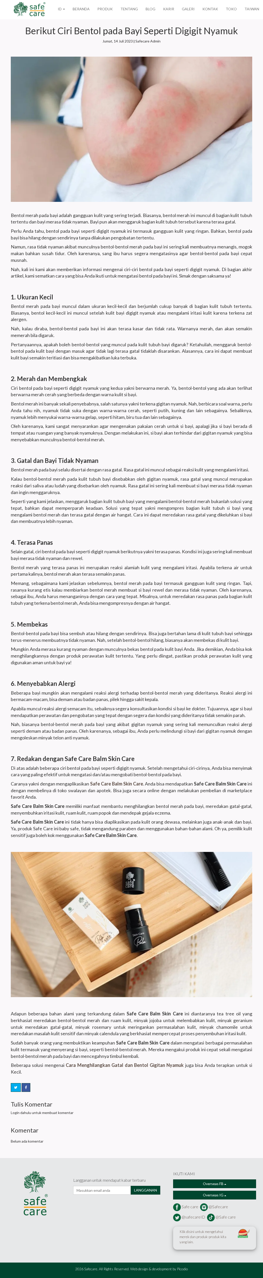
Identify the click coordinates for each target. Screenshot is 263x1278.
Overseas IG (213, 1195)
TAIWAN (252, 9)
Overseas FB (213, 1183)
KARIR (168, 9)
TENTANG (129, 9)
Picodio (182, 1269)
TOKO (231, 9)
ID (60, 9)
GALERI (188, 9)
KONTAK (210, 9)
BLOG (150, 9)
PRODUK (105, 9)
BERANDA (81, 9)
